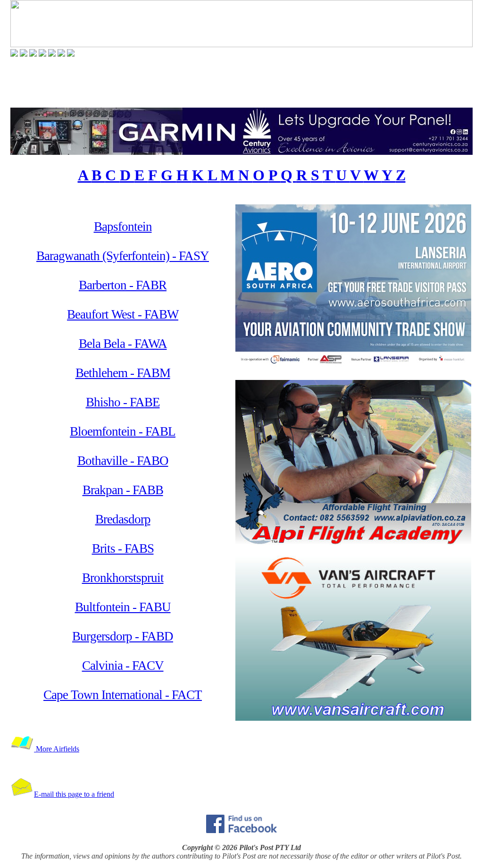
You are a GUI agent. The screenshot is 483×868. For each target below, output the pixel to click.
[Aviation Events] (33, 54)
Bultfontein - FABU (123, 607)
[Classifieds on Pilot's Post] (52, 54)
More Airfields (56, 749)
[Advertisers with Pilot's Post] (61, 54)
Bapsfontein (123, 226)
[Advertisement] (241, 82)
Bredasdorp (122, 519)
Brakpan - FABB (123, 490)
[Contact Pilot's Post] (71, 54)
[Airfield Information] (42, 54)
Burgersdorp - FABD (122, 636)
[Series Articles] (23, 54)
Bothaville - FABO (122, 461)
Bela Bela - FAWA (123, 344)
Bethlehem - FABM (122, 373)
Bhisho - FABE (123, 402)
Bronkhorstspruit (123, 578)
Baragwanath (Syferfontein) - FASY (122, 256)
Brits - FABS (123, 548)
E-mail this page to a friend (74, 794)
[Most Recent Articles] (14, 54)
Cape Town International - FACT (122, 695)
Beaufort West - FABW (122, 314)
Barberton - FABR (123, 285)
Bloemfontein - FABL (122, 431)
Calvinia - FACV (123, 665)
